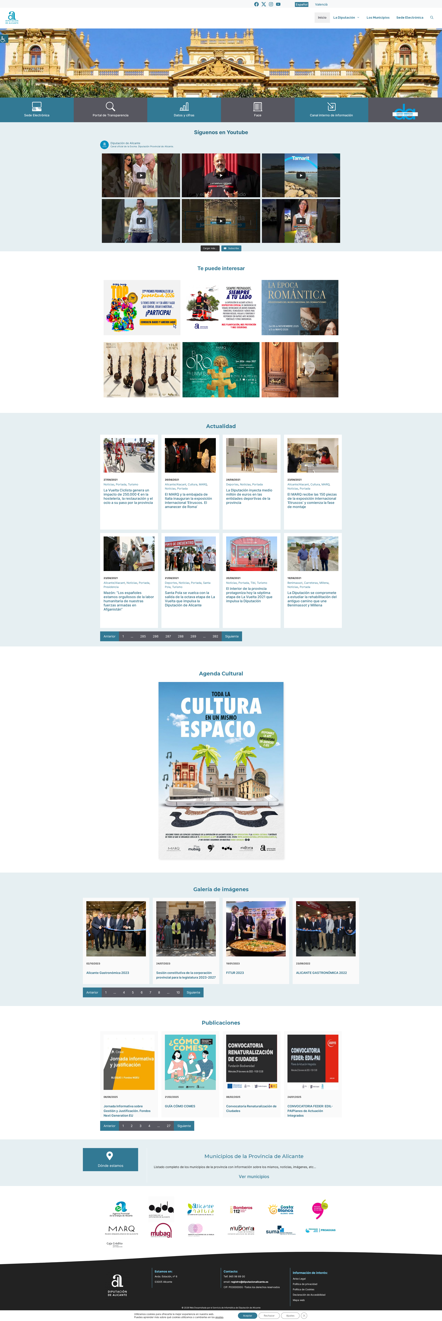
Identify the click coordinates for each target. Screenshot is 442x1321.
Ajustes (290, 1315)
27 (168, 1126)
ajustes (219, 1317)
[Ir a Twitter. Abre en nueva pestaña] (264, 4)
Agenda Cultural (221, 673)
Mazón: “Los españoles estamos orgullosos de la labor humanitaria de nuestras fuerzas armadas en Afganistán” (129, 601)
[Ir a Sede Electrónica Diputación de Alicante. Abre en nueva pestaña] (37, 110)
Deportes (232, 484)
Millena (324, 582)
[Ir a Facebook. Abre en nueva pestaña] (256, 4)
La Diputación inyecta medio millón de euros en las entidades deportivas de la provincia (249, 496)
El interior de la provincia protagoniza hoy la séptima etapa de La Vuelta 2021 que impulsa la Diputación (249, 595)
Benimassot (294, 582)
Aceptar (247, 1315)
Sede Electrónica (409, 17)
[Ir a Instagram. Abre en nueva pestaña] (271, 4)
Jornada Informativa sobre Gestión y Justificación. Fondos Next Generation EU (127, 1110)
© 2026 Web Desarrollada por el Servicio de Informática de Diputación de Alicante (221, 1307)
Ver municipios (254, 1176)
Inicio (322, 17)
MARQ (203, 484)
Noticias (109, 484)
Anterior (110, 636)
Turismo (133, 484)
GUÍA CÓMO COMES (180, 1106)
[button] (432, 17)
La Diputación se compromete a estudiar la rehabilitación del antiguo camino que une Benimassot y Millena (312, 599)
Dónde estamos (110, 1166)
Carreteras (311, 582)
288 (181, 636)
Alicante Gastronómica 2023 (107, 973)
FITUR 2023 (235, 973)
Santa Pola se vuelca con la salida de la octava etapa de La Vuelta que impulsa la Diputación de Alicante (190, 599)
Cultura (192, 484)
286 (155, 636)
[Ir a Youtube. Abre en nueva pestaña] (278, 4)
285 (143, 636)
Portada (121, 484)
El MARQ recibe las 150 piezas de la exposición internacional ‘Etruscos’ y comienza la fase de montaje (312, 500)
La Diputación (344, 17)
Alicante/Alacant (175, 484)
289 (193, 636)
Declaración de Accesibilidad (309, 1294)
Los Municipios (378, 17)
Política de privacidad (305, 1284)
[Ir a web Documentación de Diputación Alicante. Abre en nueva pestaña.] (184, 110)
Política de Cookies (303, 1289)
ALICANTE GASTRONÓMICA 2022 (321, 973)
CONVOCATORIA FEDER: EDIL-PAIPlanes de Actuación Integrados (310, 1110)
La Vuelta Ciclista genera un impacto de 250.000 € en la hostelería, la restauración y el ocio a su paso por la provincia (128, 496)
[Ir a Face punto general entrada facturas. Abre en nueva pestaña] (258, 110)
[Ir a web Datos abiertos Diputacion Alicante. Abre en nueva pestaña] (405, 110)
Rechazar (269, 1315)
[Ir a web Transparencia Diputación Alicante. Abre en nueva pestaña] (110, 110)
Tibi (253, 582)
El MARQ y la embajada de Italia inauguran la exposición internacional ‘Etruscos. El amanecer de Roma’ (188, 500)
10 (178, 992)
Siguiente (232, 636)
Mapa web (299, 1300)
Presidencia (111, 587)
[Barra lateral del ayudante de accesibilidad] (4, 39)
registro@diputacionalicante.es (249, 1281)
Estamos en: (163, 1271)
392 (215, 636)
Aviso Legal (299, 1278)
